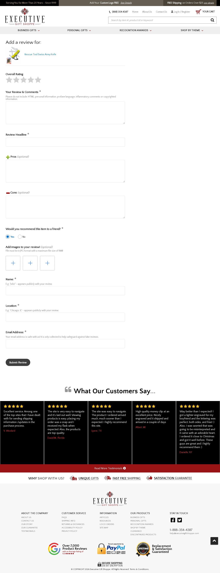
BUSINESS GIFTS (137, 517)
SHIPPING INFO (68, 521)
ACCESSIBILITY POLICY (72, 528)
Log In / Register (181, 11)
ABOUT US (26, 517)
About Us (147, 11)
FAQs (64, 517)
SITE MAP (104, 528)
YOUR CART (208, 11)
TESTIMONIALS (28, 531)
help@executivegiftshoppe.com (184, 533)
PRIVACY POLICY (69, 531)
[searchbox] (162, 20)
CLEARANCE (136, 531)
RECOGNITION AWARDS (141, 524)
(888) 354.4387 (120, 11)
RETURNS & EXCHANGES (73, 524)
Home (135, 11)
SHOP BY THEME (137, 528)
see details (209, 3)
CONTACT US (27, 521)
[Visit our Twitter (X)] (180, 520)
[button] (9, 79)
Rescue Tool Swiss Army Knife (40, 54)
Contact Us (161, 11)
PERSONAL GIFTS (138, 521)
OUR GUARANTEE (29, 528)
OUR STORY (26, 524)
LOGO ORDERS (107, 524)
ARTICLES (104, 517)
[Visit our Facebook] (173, 520)
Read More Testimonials (108, 468)
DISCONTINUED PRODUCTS (143, 534)
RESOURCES (105, 521)
